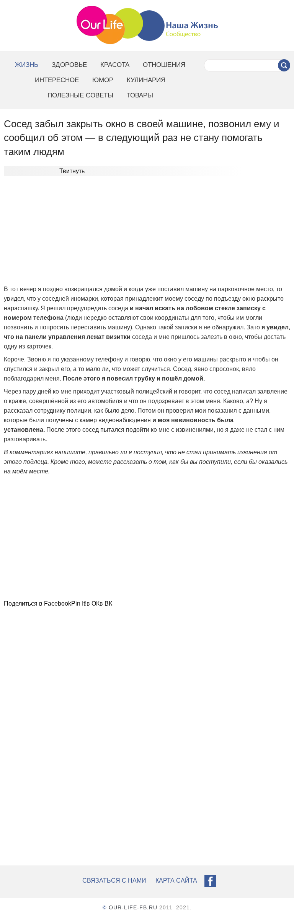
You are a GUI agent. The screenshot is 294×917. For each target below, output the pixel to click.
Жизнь (26, 64)
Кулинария (146, 80)
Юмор (102, 80)
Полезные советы (80, 95)
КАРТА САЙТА (176, 880)
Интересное (57, 80)
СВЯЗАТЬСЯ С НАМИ (114, 880)
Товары (140, 95)
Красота (114, 64)
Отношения (164, 64)
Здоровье (69, 64)
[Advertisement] (147, 231)
